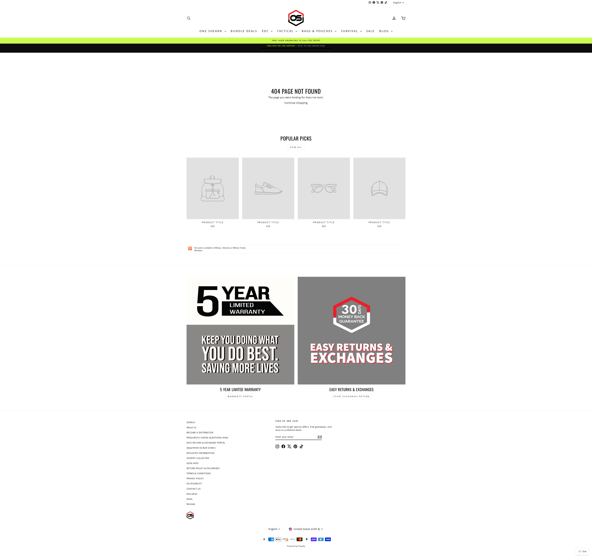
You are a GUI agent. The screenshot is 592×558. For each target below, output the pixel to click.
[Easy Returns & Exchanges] (351, 330)
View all (296, 147)
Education (192, 493)
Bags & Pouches (318, 31)
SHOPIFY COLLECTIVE (198, 458)
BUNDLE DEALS (244, 31)
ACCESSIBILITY (194, 483)
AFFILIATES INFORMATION (201, 453)
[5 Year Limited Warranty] (240, 330)
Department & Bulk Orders (201, 447)
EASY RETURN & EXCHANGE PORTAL (206, 442)
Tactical (286, 31)
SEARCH (191, 422)
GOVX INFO (193, 463)
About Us (191, 427)
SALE (370, 31)
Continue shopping (296, 102)
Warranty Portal (240, 396)
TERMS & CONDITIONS (199, 473)
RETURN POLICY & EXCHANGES (203, 468)
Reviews (191, 504)
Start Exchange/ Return (351, 396)
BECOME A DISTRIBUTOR (200, 432)
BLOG (384, 31)
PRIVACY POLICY (195, 478)
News (190, 498)
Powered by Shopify (296, 546)
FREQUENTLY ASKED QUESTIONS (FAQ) (207, 437)
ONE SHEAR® (211, 31)
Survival (350, 31)
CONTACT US (194, 488)
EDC (266, 31)
